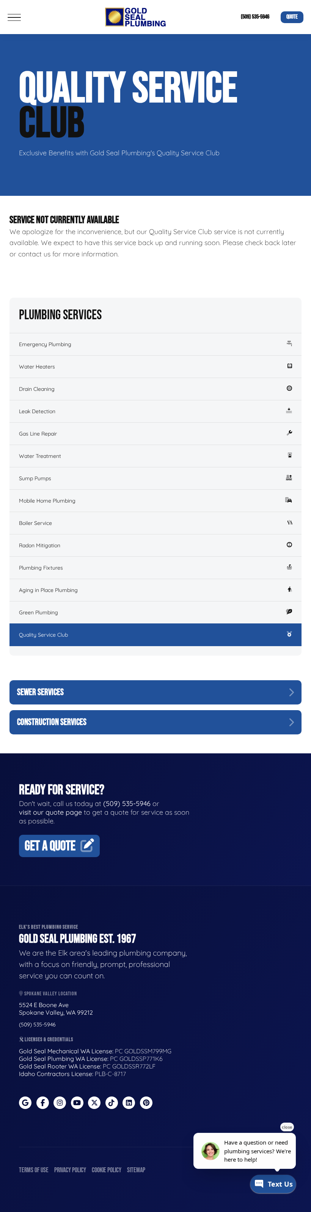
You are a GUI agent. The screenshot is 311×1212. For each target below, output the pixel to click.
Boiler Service (35, 523)
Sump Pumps (35, 478)
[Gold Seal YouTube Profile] (77, 1102)
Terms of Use (34, 1170)
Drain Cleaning (37, 389)
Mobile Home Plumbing (47, 500)
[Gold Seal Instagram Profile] (59, 1102)
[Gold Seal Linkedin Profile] (129, 1102)
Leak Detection (37, 411)
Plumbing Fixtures (41, 567)
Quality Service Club (43, 634)
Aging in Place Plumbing (48, 590)
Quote (292, 16)
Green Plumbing (38, 612)
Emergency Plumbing (45, 344)
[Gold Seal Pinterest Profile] (146, 1102)
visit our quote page (50, 812)
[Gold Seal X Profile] (94, 1102)
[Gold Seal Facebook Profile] (42, 1102)
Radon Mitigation (39, 545)
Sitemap (136, 1170)
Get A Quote (50, 846)
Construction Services (51, 722)
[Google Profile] (25, 1102)
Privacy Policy (70, 1170)
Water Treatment (40, 456)
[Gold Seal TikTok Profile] (111, 1102)
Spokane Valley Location (50, 993)
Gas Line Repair (38, 433)
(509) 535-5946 (255, 16)
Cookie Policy (106, 1170)
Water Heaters (37, 366)
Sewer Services (40, 692)
